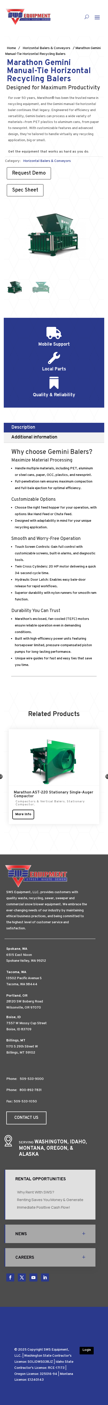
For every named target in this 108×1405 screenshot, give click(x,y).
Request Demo (29, 173)
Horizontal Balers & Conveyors (46, 48)
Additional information (34, 437)
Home (11, 48)
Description (23, 427)
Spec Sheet (25, 190)
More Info (23, 814)
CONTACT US (26, 1117)
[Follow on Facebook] (10, 1277)
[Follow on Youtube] (33, 1277)
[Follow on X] (22, 1277)
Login (86, 1350)
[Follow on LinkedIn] (45, 1277)
